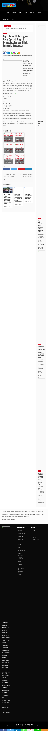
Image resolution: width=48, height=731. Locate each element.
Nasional (14, 12)
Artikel (32, 16)
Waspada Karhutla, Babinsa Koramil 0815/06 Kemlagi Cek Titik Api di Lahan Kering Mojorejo (41, 226)
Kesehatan (19, 16)
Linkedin (29, 169)
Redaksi (26, 16)
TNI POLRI (32, 12)
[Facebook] (4, 53)
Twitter (14, 169)
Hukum (39, 12)
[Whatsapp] (12, 53)
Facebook (7, 169)
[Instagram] (14, 53)
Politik (20, 12)
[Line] (16, 53)
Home (8, 12)
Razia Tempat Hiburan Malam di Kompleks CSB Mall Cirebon (28, 196)
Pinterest (21, 169)
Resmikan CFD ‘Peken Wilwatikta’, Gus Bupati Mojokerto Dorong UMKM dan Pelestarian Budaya (7, 199)
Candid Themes (37, 725)
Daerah (25, 12)
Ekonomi (5, 16)
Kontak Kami (6, 19)
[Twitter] (7, 53)
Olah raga (12, 16)
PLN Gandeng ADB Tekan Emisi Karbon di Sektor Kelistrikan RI (26, 176)
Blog (13, 19)
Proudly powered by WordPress (14, 725)
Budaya (39, 218)
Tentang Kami (39, 16)
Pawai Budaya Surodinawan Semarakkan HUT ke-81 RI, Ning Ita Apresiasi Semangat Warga (18, 197)
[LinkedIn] (9, 53)
